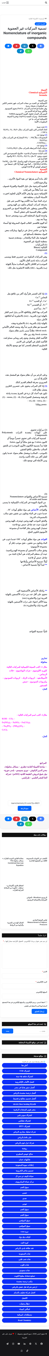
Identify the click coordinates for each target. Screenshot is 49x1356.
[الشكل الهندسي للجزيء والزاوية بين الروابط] (13, 912)
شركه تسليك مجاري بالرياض (24, 1132)
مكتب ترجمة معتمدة (25, 1281)
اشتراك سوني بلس (24, 1115)
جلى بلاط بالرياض (24, 1137)
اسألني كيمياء (24, 1309)
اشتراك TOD (24, 1071)
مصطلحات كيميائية (24, 1315)
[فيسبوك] (40, 46)
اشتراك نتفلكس (24, 1121)
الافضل (24, 1298)
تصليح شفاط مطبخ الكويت (24, 1276)
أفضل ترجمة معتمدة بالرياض (24, 1093)
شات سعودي (24, 1270)
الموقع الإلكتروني (41, 992)
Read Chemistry (24, 1320)
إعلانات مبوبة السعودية (24, 1165)
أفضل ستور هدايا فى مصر (24, 1087)
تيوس (24, 1204)
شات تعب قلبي (24, 1259)
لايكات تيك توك (24, 1237)
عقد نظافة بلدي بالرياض (24, 1248)
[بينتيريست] (16, 46)
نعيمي (24, 1193)
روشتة (24, 1148)
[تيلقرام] (20, 51)
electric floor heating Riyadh (24, 1104)
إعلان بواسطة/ (32, 1062)
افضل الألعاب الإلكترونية (24, 1082)
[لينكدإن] (24, 46)
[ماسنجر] (8, 46)
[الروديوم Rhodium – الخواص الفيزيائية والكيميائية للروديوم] (36, 882)
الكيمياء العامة (33, 19)
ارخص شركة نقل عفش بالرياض (24, 1287)
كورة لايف (24, 1243)
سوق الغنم (24, 1187)
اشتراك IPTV (24, 1126)
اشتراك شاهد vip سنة (24, 1076)
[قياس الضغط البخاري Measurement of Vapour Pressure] (36, 911)
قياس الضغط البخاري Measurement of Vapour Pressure (37, 922)
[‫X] (32, 46)
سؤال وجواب (24, 1304)
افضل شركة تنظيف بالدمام (24, 1293)
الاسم (44, 972)
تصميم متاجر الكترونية (24, 1171)
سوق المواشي (24, 1220)
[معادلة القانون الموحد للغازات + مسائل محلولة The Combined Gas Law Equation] (13, 848)
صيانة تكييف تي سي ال (24, 1176)
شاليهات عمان (24, 1160)
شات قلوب (24, 1265)
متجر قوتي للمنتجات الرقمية (24, 1110)
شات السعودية (24, 1254)
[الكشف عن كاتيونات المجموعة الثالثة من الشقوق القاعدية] (36, 848)
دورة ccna (24, 1232)
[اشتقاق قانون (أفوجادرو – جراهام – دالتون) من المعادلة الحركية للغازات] (13, 876)
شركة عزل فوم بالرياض (24, 1143)
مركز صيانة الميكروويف (24, 1182)
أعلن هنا (24, 1065)
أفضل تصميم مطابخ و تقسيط (24, 1099)
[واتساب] (28, 51)
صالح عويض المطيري (24, 1154)
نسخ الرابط (24, 808)
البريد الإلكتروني (41, 982)
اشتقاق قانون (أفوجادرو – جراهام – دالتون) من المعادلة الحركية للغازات (14, 887)
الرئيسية (42, 19)
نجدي (24, 1198)
